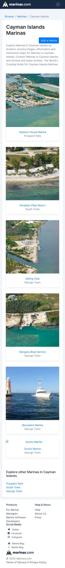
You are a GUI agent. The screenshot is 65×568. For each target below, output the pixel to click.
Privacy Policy (38, 562)
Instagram (17, 537)
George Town (14, 491)
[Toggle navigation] (58, 4)
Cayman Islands (39, 16)
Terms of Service (16, 562)
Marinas (22, 16)
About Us (40, 513)
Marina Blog (18, 543)
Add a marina (49, 40)
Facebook (17, 533)
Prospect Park (14, 483)
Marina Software (16, 517)
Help (37, 509)
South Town (13, 487)
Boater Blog (18, 547)
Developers (13, 521)
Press (38, 517)
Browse (9, 16)
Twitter (15, 529)
